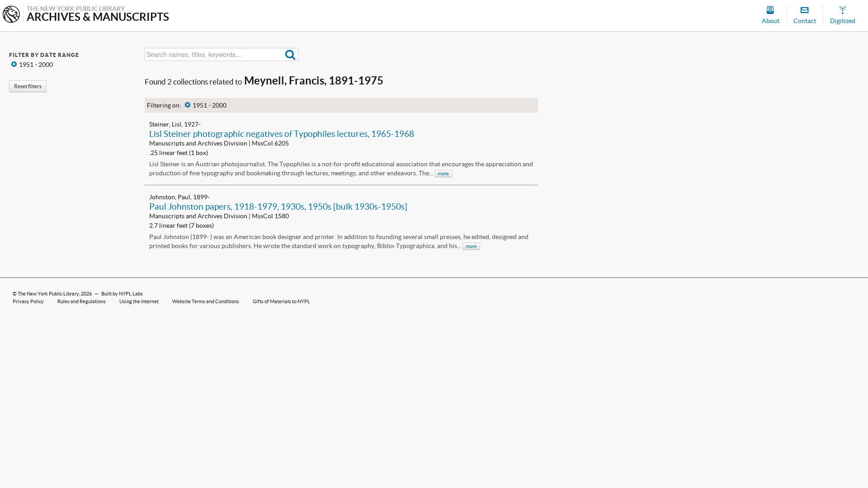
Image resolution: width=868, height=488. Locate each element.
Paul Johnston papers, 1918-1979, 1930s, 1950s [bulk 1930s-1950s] (278, 206)
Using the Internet (139, 301)
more (443, 173)
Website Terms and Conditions (205, 301)
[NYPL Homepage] (11, 15)
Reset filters (28, 86)
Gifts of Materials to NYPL (281, 301)
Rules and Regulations (81, 301)
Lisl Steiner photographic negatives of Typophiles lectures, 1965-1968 (281, 134)
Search (290, 54)
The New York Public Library (48, 293)
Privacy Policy (28, 301)
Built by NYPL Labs (122, 293)
